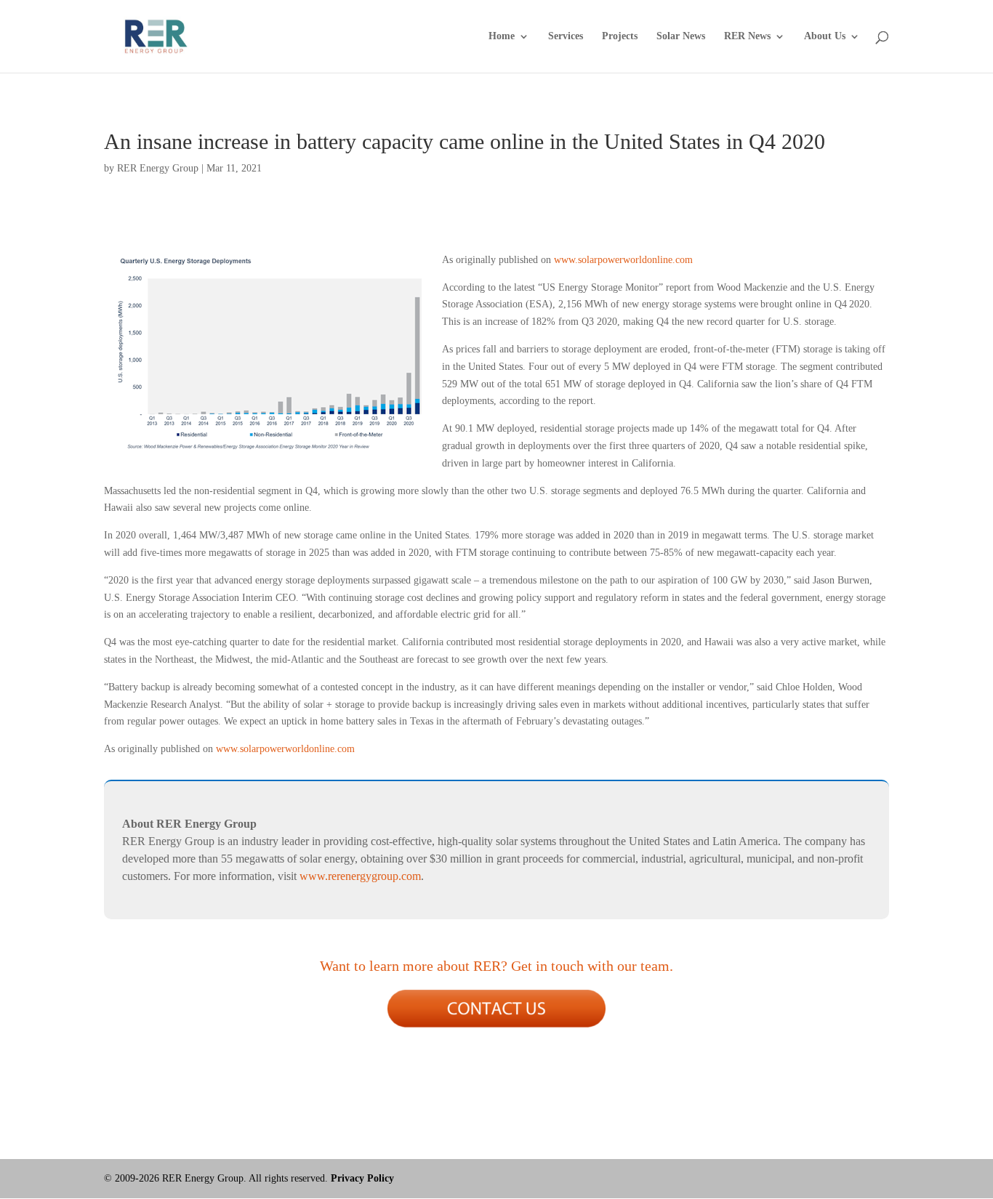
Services (565, 36)
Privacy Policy (362, 1178)
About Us (824, 36)
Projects (620, 36)
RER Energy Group (157, 168)
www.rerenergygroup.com (360, 876)
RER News (747, 36)
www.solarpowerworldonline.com (623, 259)
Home (502, 36)
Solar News (680, 36)
